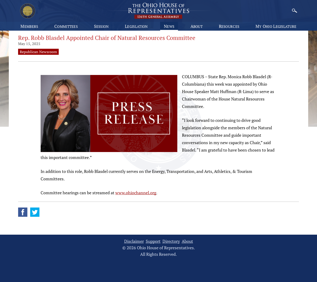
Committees (66, 26)
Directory (171, 241)
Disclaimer (134, 241)
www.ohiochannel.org (135, 192)
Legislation (136, 26)
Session (101, 26)
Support (153, 241)
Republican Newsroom (38, 51)
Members (29, 26)
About (197, 26)
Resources (229, 26)
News (169, 26)
